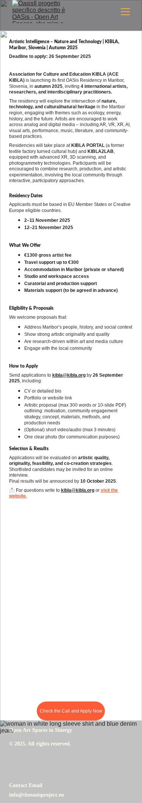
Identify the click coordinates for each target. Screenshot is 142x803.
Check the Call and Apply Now (71, 711)
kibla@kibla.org (69, 375)
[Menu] (125, 11)
